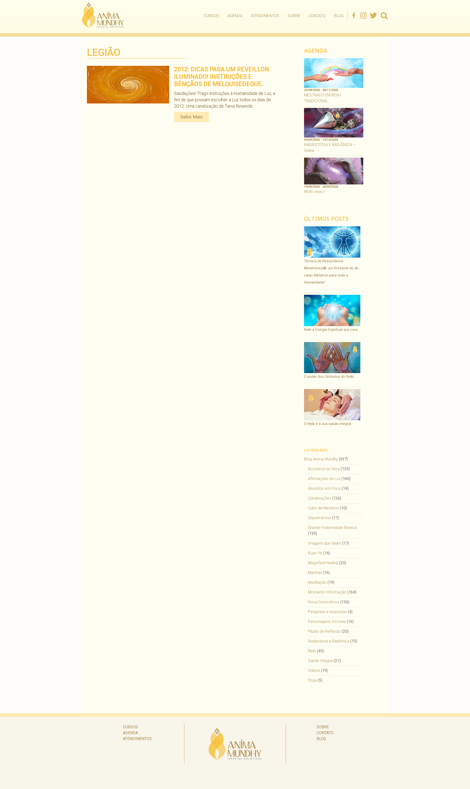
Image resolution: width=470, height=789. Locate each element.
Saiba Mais (191, 117)
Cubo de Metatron (323, 508)
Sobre (294, 15)
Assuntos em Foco (324, 488)
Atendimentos (265, 15)
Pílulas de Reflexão (324, 631)
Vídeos (314, 670)
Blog (339, 15)
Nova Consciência (323, 602)
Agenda (234, 15)
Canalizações (319, 498)
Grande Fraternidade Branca (332, 527)
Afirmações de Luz (324, 478)
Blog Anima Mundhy (321, 459)
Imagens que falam (324, 543)
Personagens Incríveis (327, 621)
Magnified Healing (323, 562)
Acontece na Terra (324, 469)
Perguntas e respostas (327, 611)
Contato (317, 15)
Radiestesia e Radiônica (328, 641)
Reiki (312, 651)
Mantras (315, 572)
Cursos (211, 15)
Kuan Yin (315, 553)
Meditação (317, 582)
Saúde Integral (320, 660)
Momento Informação (327, 592)
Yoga (312, 680)
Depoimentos (319, 517)
